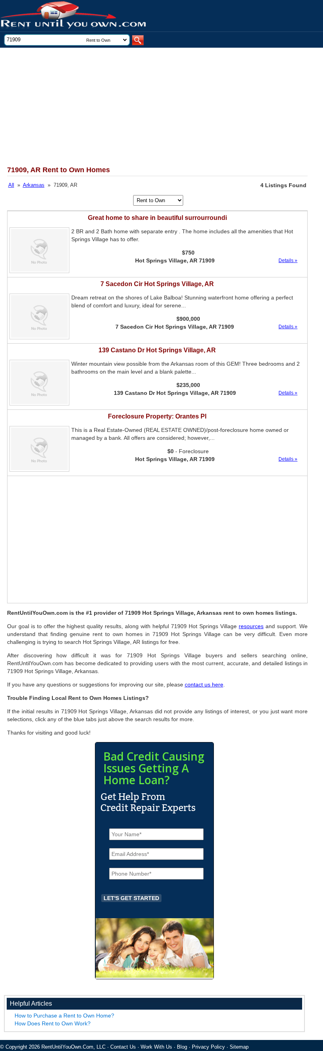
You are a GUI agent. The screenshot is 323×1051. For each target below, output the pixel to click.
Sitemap (239, 1047)
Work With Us (156, 1047)
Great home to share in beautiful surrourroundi (157, 217)
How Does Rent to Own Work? (53, 1023)
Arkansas (34, 185)
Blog (182, 1047)
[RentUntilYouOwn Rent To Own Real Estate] (73, 16)
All (11, 185)
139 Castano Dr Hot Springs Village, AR (157, 350)
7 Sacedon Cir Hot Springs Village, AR (157, 284)
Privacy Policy (208, 1047)
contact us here (204, 684)
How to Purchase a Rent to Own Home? (64, 1015)
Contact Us (123, 1047)
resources (251, 626)
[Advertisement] (151, 107)
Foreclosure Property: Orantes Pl (157, 416)
